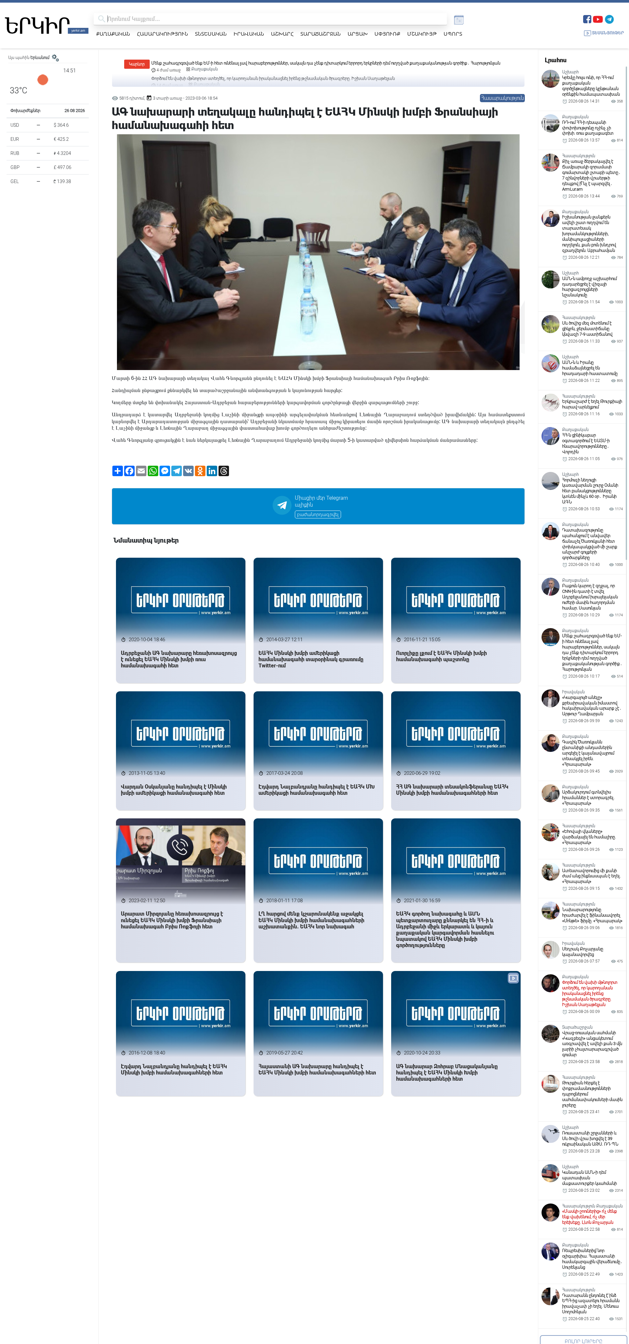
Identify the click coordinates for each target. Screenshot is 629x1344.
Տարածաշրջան (320, 33)
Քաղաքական (113, 33)
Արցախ (358, 33)
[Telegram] (609, 18)
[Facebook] (587, 18)
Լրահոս (555, 60)
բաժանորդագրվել (318, 514)
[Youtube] (598, 18)
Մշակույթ (422, 33)
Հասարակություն (162, 33)
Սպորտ (453, 33)
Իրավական (249, 33)
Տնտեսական (211, 33)
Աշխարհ (282, 33)
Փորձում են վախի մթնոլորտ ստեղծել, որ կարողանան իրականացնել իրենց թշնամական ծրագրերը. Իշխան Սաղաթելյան (273, 63)
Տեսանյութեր (608, 32)
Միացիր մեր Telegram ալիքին (321, 501)
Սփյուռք (387, 33)
